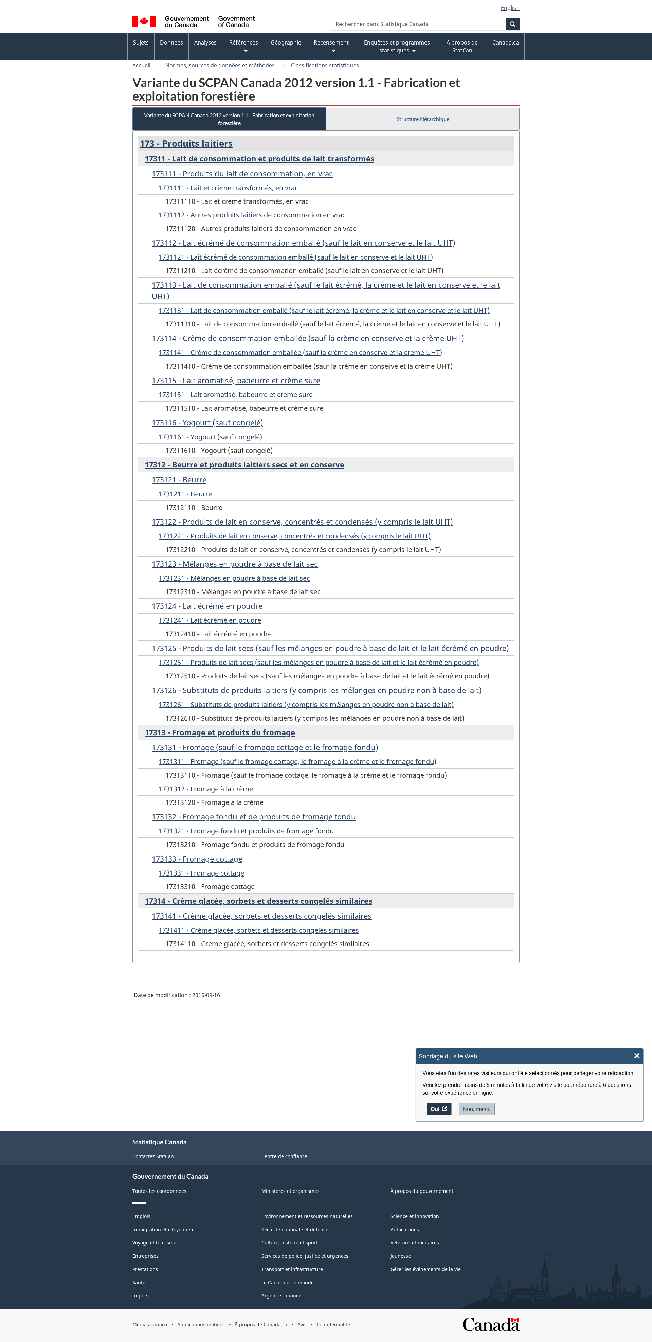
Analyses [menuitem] (205, 42)
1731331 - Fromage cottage (201, 873)
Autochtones (405, 1229)
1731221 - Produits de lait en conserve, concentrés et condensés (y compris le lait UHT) (295, 536)
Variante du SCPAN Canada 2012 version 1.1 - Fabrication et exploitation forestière (229, 119)
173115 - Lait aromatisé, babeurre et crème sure (236, 380)
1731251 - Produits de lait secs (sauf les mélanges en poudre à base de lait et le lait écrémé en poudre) (319, 662)
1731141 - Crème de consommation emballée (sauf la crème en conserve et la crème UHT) (300, 352)
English (510, 8)
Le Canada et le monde (287, 1282)
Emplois (141, 1216)
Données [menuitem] (171, 42)
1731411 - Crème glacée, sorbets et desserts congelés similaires (259, 930)
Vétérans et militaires (415, 1242)
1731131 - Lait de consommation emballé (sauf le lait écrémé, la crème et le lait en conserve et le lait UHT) (324, 310)
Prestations (145, 1269)
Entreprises (145, 1256)
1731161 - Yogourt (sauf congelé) (210, 436)
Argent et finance (281, 1295)
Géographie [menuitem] (286, 42)
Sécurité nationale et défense (294, 1229)
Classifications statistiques (324, 65)
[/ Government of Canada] (193, 22)
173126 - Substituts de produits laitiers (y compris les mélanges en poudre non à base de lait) (317, 690)
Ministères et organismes (290, 1191)
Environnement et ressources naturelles (307, 1216)
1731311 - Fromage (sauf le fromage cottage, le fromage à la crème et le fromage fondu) (297, 761)
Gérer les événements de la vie (426, 1269)
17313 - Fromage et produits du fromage (220, 732)
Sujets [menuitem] (141, 42)
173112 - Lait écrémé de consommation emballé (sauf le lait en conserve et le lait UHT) (303, 242)
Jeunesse (401, 1256)
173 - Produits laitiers (186, 143)
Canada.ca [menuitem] (505, 42)
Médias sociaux (149, 1324)
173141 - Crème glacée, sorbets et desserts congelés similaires (262, 916)
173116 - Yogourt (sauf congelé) (207, 422)
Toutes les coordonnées (159, 1191)
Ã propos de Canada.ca (261, 1324)
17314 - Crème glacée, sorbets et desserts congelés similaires (258, 901)
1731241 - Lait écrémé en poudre (210, 620)
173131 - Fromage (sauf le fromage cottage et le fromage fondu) (265, 747)
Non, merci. (476, 1109)
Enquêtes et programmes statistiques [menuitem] (397, 46)
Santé (138, 1282)
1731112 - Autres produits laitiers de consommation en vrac (252, 214)
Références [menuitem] (243, 42)
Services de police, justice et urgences (304, 1256)
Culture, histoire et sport (289, 1242)
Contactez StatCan (153, 1156)
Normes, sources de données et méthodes (220, 65)
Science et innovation (415, 1216)
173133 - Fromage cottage (197, 858)
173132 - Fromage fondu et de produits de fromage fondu (254, 816)
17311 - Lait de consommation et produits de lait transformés (259, 158)
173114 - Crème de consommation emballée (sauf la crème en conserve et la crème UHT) (308, 338)
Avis (302, 1324)
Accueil (141, 65)
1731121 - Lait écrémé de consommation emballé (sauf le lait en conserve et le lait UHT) (296, 257)
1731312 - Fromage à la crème (206, 788)
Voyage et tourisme (154, 1242)
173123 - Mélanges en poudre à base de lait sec (235, 564)
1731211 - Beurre (185, 493)
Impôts (140, 1295)
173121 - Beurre (179, 479)
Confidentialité (333, 1324)
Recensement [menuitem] (331, 42)
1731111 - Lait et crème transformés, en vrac (228, 187)
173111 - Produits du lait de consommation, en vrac (242, 173)
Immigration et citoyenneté (163, 1229)
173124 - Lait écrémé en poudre (207, 606)
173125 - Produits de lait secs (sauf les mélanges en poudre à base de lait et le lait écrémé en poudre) (330, 648)
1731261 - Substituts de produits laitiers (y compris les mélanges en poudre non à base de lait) (306, 704)
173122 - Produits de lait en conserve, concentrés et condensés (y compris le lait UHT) (302, 521)
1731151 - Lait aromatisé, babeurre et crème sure (236, 394)
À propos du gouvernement (422, 1191)
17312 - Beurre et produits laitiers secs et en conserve (244, 464)
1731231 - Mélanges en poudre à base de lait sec (234, 578)
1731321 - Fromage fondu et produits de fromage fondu (246, 830)
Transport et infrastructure (292, 1269)
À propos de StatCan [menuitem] (462, 46)
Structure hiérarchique (423, 119)
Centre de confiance (284, 1156)
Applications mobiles (201, 1324)
